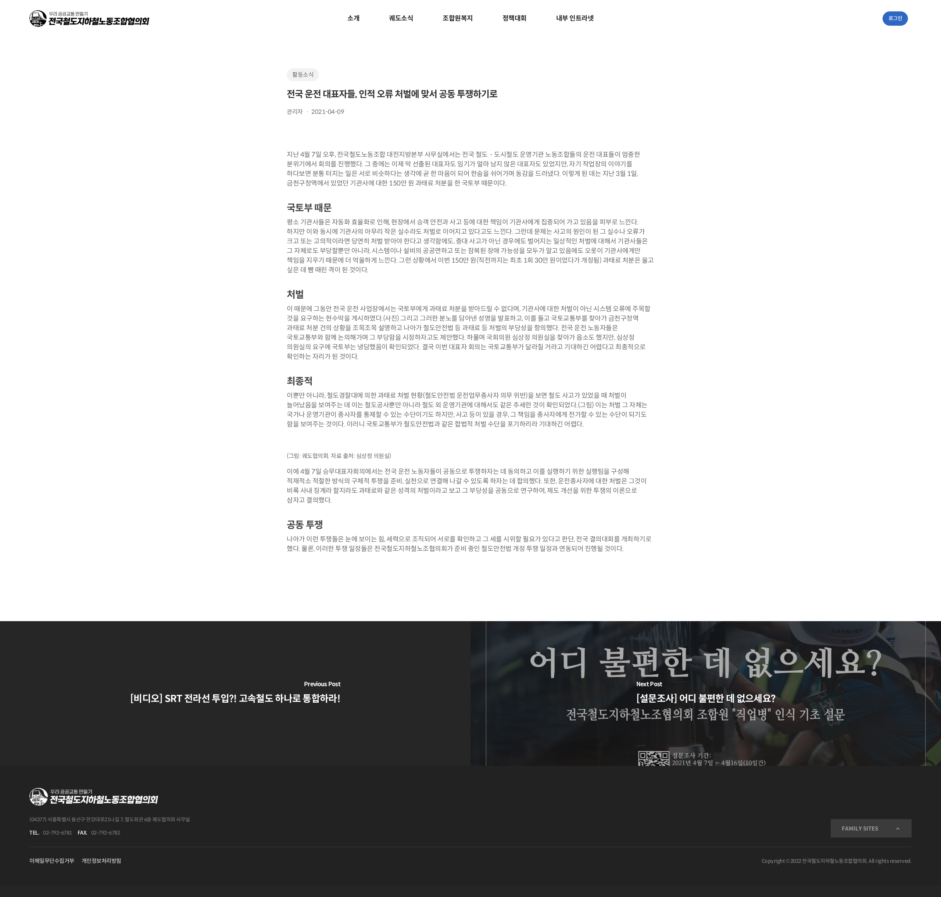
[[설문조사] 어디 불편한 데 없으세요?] (705, 693)
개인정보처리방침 (101, 860)
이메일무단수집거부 (51, 860)
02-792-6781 (57, 832)
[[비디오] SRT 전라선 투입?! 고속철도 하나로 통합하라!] (235, 693)
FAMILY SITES (860, 828)
